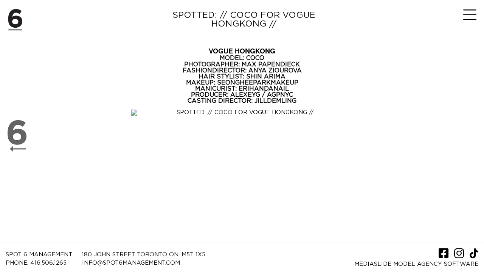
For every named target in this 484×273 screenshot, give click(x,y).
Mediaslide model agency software (416, 264)
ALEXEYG (246, 95)
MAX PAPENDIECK (271, 64)
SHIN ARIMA (265, 77)
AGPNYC (280, 95)
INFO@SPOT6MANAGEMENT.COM (131, 263)
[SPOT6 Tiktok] (474, 256)
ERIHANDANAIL (264, 89)
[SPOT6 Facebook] (444, 256)
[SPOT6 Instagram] (460, 256)
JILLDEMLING (275, 101)
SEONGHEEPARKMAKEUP (257, 83)
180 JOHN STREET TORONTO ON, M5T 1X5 (143, 254)
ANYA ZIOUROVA (275, 70)
